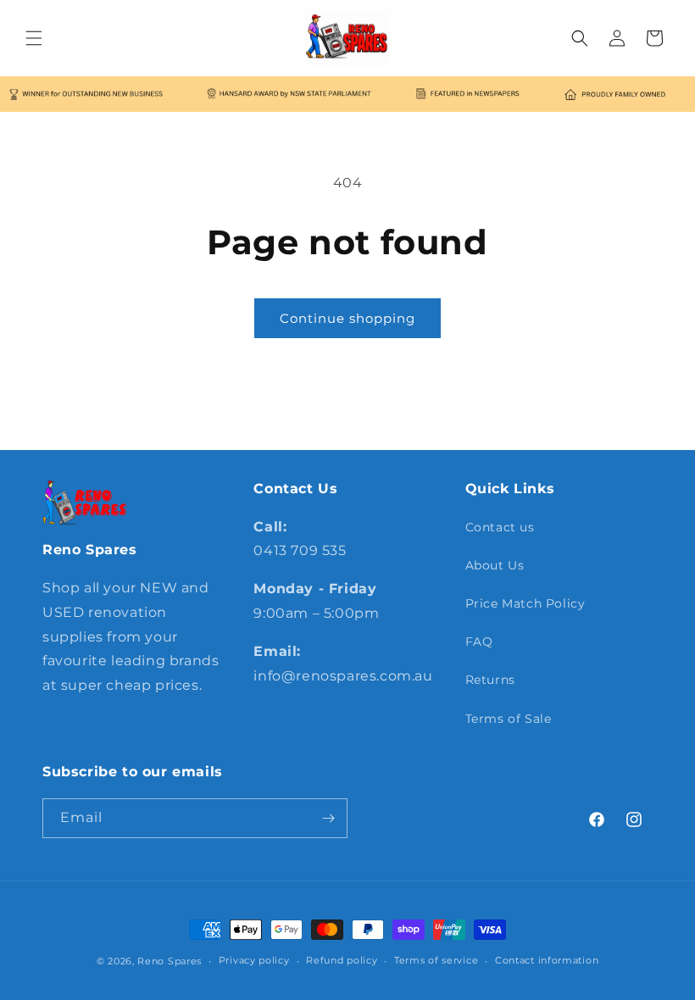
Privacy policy (254, 960)
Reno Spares (169, 961)
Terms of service (436, 960)
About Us (495, 565)
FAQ (479, 641)
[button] (34, 38)
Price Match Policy (525, 603)
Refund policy (341, 960)
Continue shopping (347, 318)
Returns (490, 679)
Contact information (546, 960)
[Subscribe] (328, 818)
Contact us (500, 527)
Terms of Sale (508, 718)
